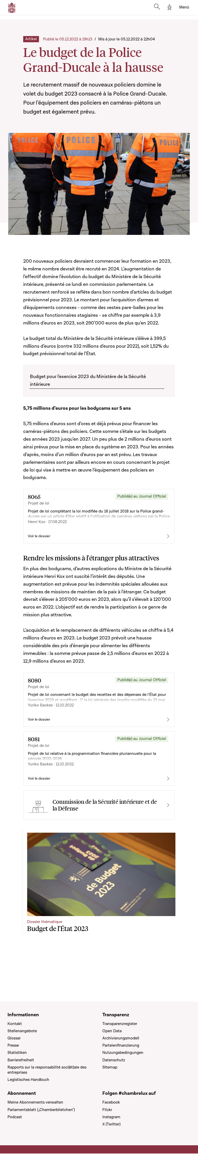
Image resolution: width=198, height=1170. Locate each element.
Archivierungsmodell (120, 1038)
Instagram (111, 1117)
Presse (13, 1045)
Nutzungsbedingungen (122, 1052)
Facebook (111, 1102)
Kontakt (14, 1023)
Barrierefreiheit (20, 1060)
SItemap (109, 1067)
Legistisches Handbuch (28, 1079)
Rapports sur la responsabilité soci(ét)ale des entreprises (46, 1070)
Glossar (14, 1038)
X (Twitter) (111, 1124)
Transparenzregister (119, 1023)
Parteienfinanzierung (120, 1045)
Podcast (14, 1117)
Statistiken (17, 1052)
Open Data (112, 1031)
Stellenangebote (22, 1031)
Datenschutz (113, 1060)
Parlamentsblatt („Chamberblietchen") (41, 1109)
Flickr (107, 1109)
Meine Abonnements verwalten (35, 1102)
